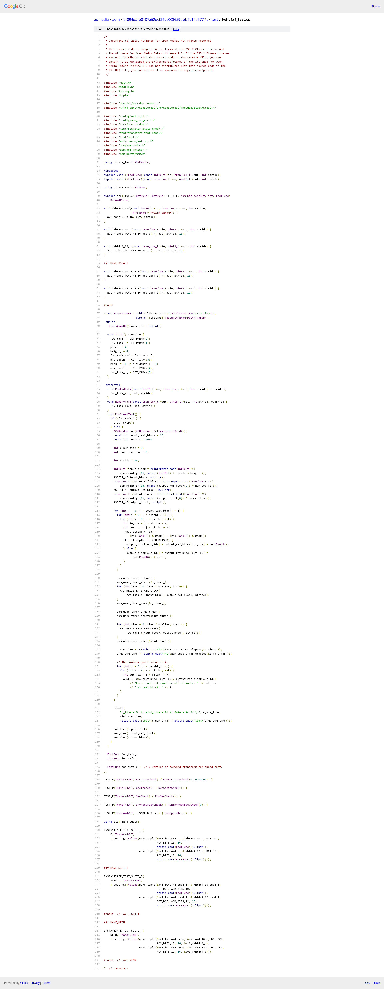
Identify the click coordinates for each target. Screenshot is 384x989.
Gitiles (24, 983)
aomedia (101, 19)
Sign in (376, 6)
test (214, 19)
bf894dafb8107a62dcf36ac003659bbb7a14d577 (163, 19)
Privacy (35, 983)
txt (367, 982)
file (176, 29)
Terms (46, 983)
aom (116, 19)
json (377, 982)
